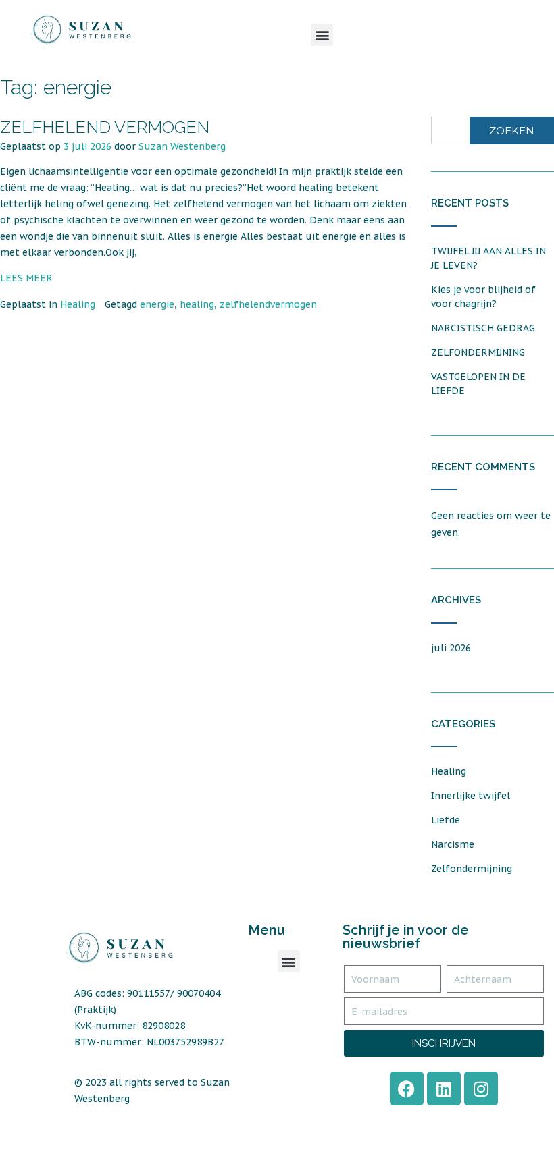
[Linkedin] (444, 1088)
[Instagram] (481, 1088)
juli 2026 (451, 648)
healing (197, 304)
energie (157, 304)
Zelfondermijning (471, 868)
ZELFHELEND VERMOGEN (104, 127)
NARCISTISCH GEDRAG (483, 328)
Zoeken (511, 130)
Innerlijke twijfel (470, 796)
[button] (322, 35)
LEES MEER (26, 278)
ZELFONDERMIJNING (478, 352)
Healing (77, 304)
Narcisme (452, 844)
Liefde (445, 820)
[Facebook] (407, 1088)
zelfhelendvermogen (268, 304)
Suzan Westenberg (182, 146)
